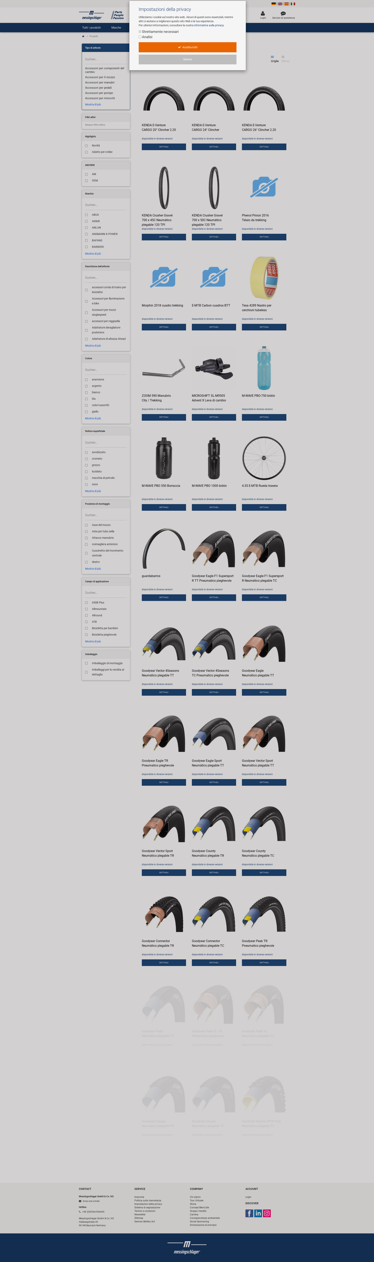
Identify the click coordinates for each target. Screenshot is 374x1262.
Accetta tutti (189, 47)
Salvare (187, 59)
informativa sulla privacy (209, 25)
